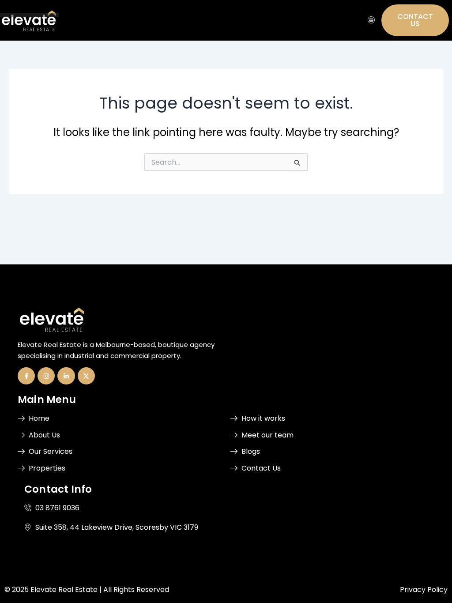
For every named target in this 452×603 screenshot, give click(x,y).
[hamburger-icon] (371, 20)
